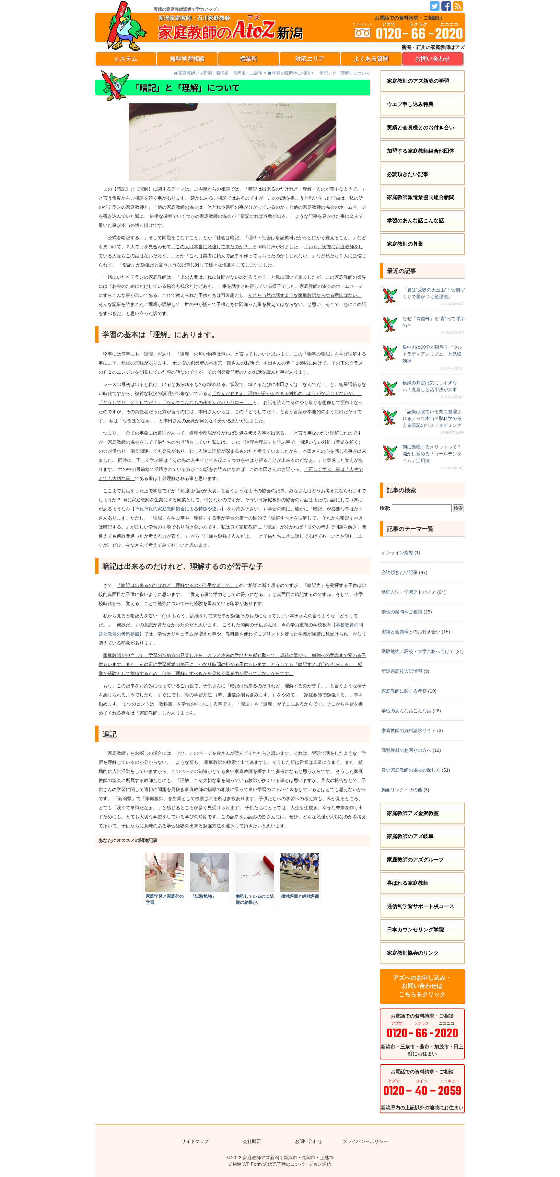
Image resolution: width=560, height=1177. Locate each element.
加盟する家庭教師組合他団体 (420, 151)
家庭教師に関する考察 (404, 690)
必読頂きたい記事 (407, 174)
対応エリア (309, 58)
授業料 (248, 58)
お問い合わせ (432, 58)
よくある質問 (371, 58)
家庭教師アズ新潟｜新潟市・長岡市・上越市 (288, 1157)
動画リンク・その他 (401, 789)
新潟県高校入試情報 (401, 671)
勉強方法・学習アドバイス (408, 592)
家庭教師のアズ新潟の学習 (418, 81)
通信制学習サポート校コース (420, 906)
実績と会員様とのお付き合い (420, 127)
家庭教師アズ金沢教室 (413, 813)
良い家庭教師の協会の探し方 (410, 770)
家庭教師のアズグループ (415, 859)
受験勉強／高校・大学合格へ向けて (417, 651)
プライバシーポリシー (365, 1141)
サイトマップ (195, 1141)
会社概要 (252, 1141)
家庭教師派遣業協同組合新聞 (420, 197)
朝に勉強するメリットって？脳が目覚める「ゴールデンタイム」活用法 (431, 453)
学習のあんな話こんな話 (415, 220)
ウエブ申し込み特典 (410, 104)
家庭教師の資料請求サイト (408, 730)
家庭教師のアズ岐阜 (410, 836)
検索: (385, 508)
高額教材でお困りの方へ (406, 750)
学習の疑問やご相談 (401, 611)
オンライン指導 (397, 552)
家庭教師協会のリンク (413, 953)
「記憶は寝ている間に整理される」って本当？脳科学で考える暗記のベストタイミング (431, 418)
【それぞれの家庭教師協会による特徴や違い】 (178, 508)
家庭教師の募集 (405, 244)
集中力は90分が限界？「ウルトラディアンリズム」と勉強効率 (432, 353)
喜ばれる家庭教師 (407, 883)
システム (125, 58)
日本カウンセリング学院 (415, 929)
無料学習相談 (187, 58)
